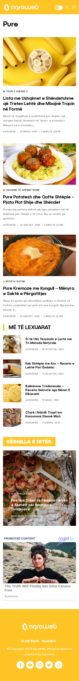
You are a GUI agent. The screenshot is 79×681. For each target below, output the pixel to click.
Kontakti (49, 641)
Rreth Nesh (30, 641)
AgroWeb (9, 132)
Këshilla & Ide (54, 498)
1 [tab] (65, 456)
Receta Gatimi (15, 282)
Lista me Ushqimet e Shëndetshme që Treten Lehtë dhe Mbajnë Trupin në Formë (38, 104)
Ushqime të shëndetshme (23, 190)
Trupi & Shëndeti (17, 92)
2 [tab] (67, 456)
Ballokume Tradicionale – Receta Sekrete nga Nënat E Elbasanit (47, 390)
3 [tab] (70, 456)
